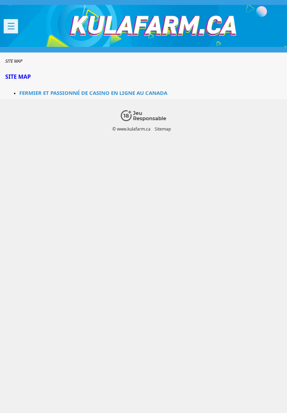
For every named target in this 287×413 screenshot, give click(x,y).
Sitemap (163, 129)
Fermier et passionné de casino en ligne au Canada (93, 92)
